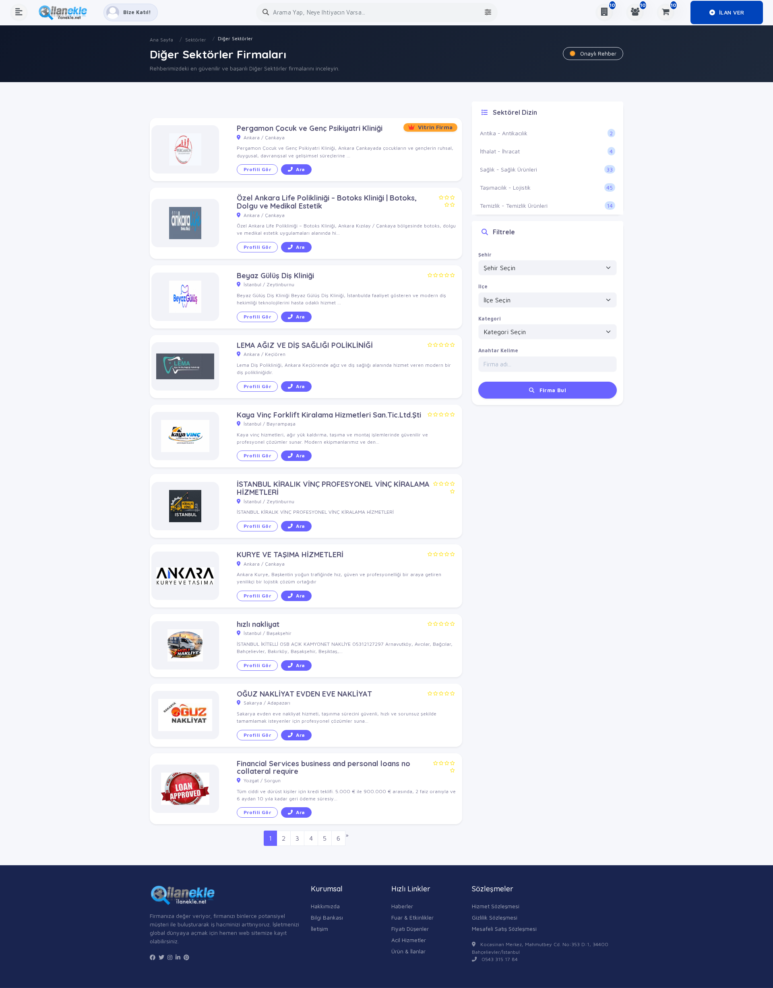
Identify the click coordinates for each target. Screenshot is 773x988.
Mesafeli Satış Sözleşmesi (504, 928)
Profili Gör (257, 169)
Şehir (485, 255)
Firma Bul (551, 390)
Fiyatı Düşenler (410, 928)
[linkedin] (178, 957)
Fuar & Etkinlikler (412, 917)
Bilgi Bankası (327, 917)
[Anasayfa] (65, 12)
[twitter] (161, 957)
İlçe (483, 286)
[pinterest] (186, 957)
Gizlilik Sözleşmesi (494, 917)
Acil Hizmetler (408, 939)
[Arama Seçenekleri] (488, 12)
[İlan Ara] (265, 12)
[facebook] (152, 957)
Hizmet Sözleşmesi (495, 906)
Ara (300, 169)
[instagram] (169, 957)
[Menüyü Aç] (19, 12)
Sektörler (195, 40)
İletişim (319, 928)
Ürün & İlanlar (408, 951)
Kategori (489, 319)
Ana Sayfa (161, 40)
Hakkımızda (325, 906)
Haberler (402, 906)
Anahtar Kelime (498, 350)
